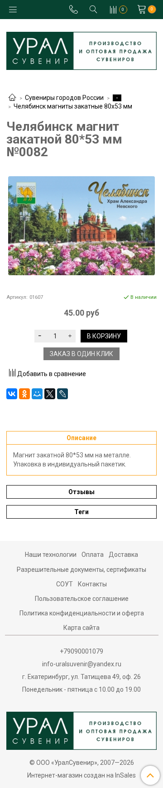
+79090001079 (81, 651)
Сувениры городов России (64, 97)
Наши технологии (51, 554)
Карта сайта (81, 627)
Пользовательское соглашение (82, 598)
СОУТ (64, 584)
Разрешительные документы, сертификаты (81, 569)
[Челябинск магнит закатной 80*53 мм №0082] (81, 226)
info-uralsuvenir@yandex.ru (81, 664)
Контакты (92, 584)
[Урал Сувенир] (81, 49)
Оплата (93, 554)
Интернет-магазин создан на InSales (81, 775)
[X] (49, 393)
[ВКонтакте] (11, 393)
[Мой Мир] (37, 393)
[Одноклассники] (24, 393)
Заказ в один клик (81, 353)
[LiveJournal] (62, 393)
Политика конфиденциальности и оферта (81, 613)
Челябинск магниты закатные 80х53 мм (73, 106)
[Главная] (12, 98)
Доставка (123, 554)
